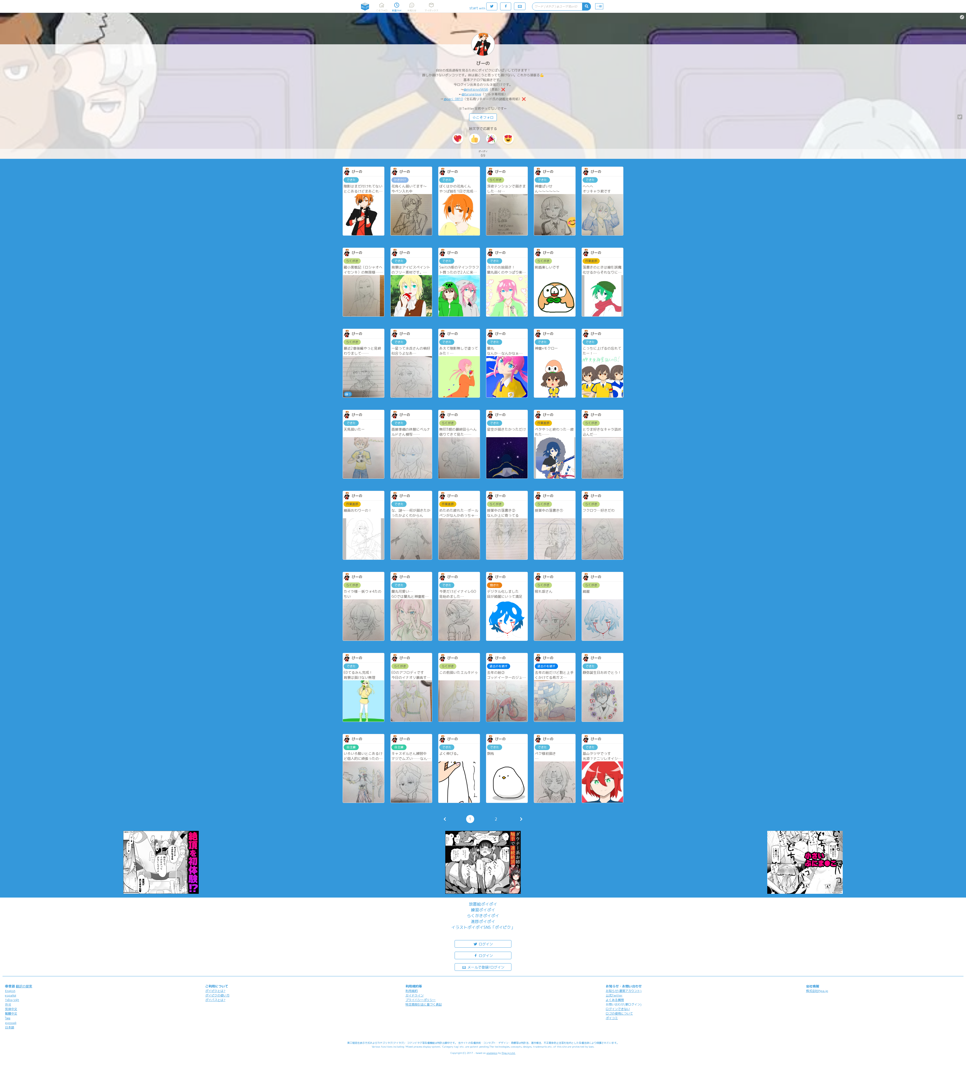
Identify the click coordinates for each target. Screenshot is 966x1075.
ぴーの (483, 63)
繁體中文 (11, 1013)
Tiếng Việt (12, 1000)
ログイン (485, 944)
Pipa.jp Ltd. (508, 1053)
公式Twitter (614, 995)
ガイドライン (415, 995)
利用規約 (412, 991)
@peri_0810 (453, 99)
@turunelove (471, 94)
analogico (492, 1053)
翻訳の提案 (24, 986)
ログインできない (618, 1009)
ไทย (7, 1018)
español (10, 995)
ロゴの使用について (619, 1013)
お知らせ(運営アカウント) (623, 991)
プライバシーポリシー (421, 1000)
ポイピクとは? (215, 991)
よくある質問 (615, 1000)
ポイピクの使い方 (217, 995)
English (10, 991)
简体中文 (11, 1009)
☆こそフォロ (483, 117)
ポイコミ (612, 1018)
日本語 (9, 1027)
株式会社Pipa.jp (817, 991)
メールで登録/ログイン (485, 967)
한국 (8, 1004)
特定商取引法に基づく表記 (424, 1004)
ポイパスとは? (215, 1000)
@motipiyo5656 (476, 89)
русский (10, 1023)
